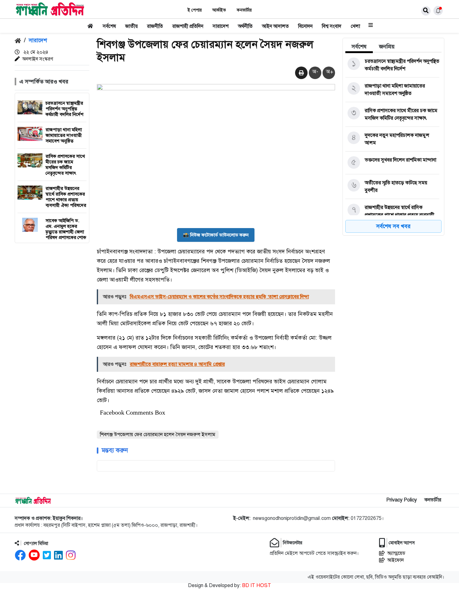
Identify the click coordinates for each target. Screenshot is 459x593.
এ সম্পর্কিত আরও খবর (43, 81)
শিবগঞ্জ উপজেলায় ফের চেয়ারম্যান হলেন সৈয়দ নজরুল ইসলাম (157, 434)
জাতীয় (131, 26)
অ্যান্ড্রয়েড (396, 553)
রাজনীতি (155, 26)
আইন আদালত (275, 26)
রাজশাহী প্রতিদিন (187, 26)
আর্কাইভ (219, 10)
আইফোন (395, 560)
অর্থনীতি (245, 26)
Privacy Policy (401, 500)
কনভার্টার (244, 10)
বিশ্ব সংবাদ (331, 26)
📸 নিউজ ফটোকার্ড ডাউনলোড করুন (216, 235)
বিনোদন (305, 26)
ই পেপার (195, 10)
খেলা (355, 26)
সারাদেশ (221, 26)
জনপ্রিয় (387, 46)
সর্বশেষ (109, 26)
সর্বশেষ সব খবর (393, 226)
